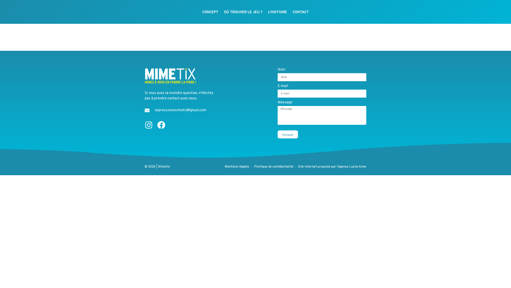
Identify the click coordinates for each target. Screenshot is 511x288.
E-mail (283, 86)
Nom (281, 70)
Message (285, 103)
